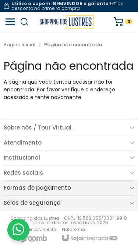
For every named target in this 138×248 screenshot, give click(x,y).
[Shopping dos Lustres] (67, 22)
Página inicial (19, 44)
